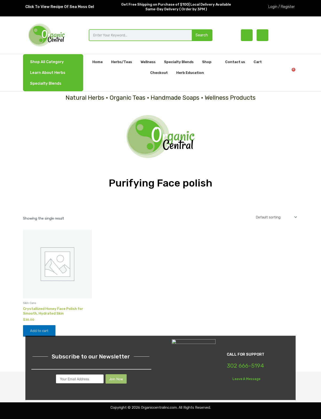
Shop (206, 62)
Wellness (148, 62)
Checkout (159, 73)
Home (97, 62)
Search (202, 35)
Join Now (116, 379)
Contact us (235, 62)
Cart (258, 62)
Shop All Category (47, 62)
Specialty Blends (45, 83)
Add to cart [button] (39, 331)
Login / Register (281, 6)
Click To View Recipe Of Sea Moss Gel (59, 6)
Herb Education (190, 73)
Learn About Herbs (47, 72)
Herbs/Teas (121, 62)
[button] (278, 72)
